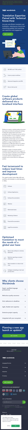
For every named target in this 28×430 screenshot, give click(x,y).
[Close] (26, 2)
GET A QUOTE (14, 335)
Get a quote (7, 34)
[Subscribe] (24, 402)
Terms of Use (12, 407)
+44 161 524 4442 (17, 351)
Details (8, 425)
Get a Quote (7, 382)
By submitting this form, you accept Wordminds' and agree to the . (15, 407)
